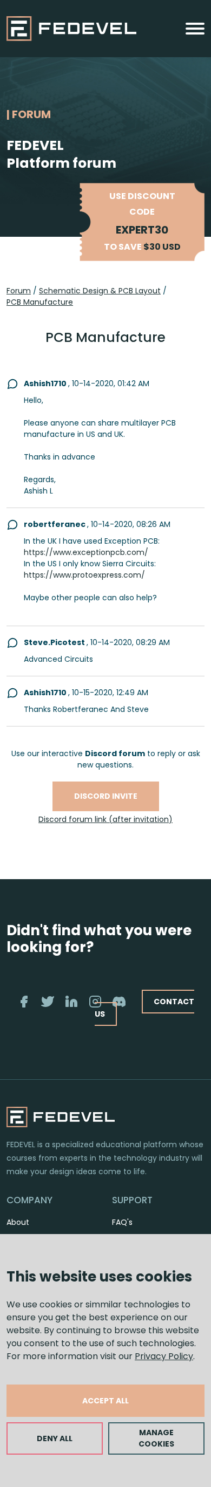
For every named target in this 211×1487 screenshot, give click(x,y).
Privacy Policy (164, 1356)
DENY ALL (54, 1438)
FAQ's (122, 1222)
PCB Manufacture (39, 302)
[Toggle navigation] (195, 29)
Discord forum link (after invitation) (105, 819)
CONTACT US (144, 1007)
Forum (18, 290)
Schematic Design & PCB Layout (100, 290)
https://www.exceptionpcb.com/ (86, 552)
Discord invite (105, 796)
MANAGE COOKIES (156, 1438)
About (17, 1222)
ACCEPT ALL (105, 1400)
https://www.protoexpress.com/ (84, 575)
